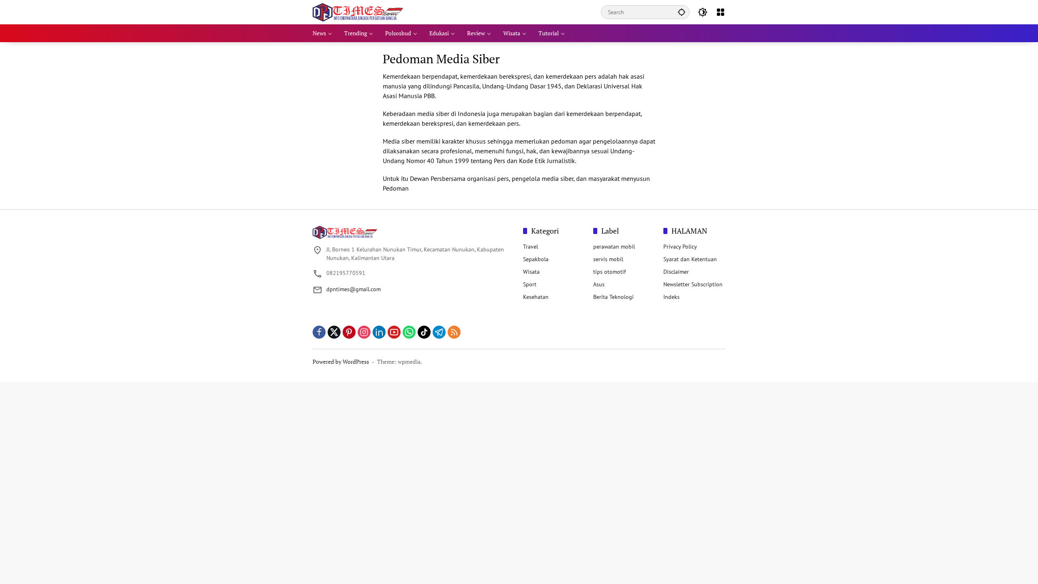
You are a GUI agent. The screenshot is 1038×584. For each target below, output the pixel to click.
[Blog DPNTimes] (358, 11)
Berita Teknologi (613, 297)
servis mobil (608, 259)
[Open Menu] (720, 12)
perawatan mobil (614, 246)
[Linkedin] (379, 332)
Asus (599, 284)
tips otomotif (609, 271)
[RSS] (454, 332)
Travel (530, 246)
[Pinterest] (349, 332)
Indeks (671, 297)
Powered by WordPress (341, 361)
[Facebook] (319, 332)
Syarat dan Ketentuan (690, 259)
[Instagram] (364, 332)
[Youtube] (394, 332)
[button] (681, 12)
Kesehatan (536, 297)
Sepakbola (536, 259)
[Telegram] (439, 332)
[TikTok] (424, 332)
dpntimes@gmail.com (353, 289)
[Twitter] (334, 332)
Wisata (531, 271)
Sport (529, 284)
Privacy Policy (680, 246)
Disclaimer (676, 271)
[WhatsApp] (409, 332)
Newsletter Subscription (693, 284)
